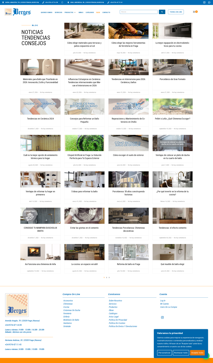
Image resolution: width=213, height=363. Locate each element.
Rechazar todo (181, 353)
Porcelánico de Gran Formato (172, 79)
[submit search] (162, 12)
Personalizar (165, 353)
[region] (181, 343)
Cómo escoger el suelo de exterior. (128, 155)
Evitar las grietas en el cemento (84, 228)
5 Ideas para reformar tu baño (84, 191)
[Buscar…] (139, 12)
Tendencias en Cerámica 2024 (40, 118)
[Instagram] (204, 2)
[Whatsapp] (209, 2)
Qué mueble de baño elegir (172, 264)
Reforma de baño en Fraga (128, 264)
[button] (70, 12)
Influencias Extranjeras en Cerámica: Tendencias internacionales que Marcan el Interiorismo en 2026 (84, 82)
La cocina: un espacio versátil (84, 264)
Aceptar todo (197, 353)
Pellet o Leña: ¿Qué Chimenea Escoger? (172, 118)
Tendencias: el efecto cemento (172, 228)
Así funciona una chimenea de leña (40, 264)
